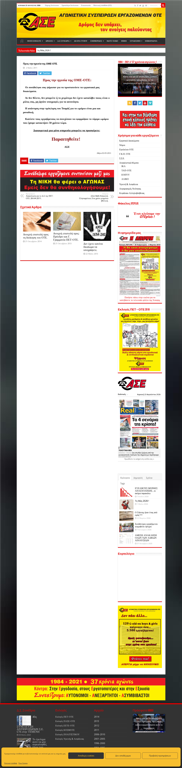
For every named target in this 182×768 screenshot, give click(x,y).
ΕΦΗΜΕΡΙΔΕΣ (96, 41)
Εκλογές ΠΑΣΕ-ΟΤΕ (65, 721)
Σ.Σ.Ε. (122, 158)
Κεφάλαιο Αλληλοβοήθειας (131, 193)
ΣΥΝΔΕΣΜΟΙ (135, 41)
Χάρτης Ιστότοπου (52, 5)
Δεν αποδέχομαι (123, 755)
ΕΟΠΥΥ (125, 174)
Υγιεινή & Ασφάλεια (128, 184)
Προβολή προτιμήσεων (160, 755)
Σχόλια (149, 477)
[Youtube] (143, 5)
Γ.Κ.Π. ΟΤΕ (124, 154)
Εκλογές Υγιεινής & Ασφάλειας (69, 739)
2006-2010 (99, 734)
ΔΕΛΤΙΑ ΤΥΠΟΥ (80, 41)
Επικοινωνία (86, 5)
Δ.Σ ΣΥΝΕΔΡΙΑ (63, 41)
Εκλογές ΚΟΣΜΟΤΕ (65, 730)
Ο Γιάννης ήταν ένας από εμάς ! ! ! (146, 513)
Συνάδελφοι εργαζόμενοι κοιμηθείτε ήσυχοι (146, 525)
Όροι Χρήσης (23, 763)
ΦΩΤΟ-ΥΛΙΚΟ (112, 41)
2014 (96, 716)
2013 (96, 721)
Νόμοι (122, 145)
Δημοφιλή (137, 477)
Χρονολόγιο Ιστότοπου (70, 5)
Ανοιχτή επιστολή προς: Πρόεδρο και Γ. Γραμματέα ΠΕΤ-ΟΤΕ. (66, 236)
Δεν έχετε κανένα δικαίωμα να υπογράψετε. (93, 246)
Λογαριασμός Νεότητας (130, 188)
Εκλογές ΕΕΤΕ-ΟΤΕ (65, 725)
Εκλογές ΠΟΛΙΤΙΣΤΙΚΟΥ (67, 734)
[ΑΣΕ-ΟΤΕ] (91, 23)
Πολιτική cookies (10, 763)
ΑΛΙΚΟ (125, 179)
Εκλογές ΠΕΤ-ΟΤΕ (64, 716)
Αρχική (22, 41)
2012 (96, 725)
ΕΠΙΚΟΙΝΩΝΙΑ (151, 41)
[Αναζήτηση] (163, 5)
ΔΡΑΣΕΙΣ (49, 41)
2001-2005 (99, 739)
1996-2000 (99, 743)
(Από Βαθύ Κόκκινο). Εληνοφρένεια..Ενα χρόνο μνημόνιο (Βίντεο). (93, 197)
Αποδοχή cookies (86, 755)
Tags (122, 483)
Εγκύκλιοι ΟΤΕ (126, 149)
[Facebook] (137, 5)
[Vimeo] (146, 5)
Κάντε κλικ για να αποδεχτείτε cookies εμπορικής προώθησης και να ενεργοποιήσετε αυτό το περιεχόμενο (140, 80)
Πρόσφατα (125, 477)
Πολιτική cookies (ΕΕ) (102, 5)
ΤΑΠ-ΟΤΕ (126, 170)
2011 (96, 730)
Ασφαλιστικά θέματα (128, 162)
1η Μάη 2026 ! (44, 50)
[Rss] (135, 5)
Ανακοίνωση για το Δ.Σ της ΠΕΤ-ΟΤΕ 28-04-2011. (39, 196)
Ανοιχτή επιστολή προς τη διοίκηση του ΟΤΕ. (36, 236)
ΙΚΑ (123, 166)
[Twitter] (140, 5)
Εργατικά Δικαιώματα (129, 140)
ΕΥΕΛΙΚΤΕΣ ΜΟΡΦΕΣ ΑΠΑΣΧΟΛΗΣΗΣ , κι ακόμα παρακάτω (146, 491)
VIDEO (124, 41)
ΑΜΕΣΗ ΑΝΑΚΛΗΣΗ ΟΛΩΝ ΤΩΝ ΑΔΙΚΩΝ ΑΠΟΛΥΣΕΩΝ (146, 538)
